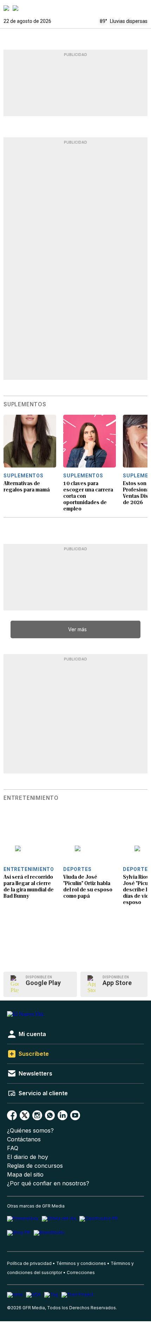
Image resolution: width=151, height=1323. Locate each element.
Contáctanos (24, 1139)
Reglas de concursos (35, 1165)
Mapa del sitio (25, 1174)
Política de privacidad (29, 1263)
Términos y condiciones (81, 1263)
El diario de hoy (27, 1157)
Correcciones (81, 1272)
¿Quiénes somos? (30, 1130)
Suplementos (25, 404)
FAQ (12, 1148)
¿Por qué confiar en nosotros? (48, 1183)
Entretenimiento (31, 798)
